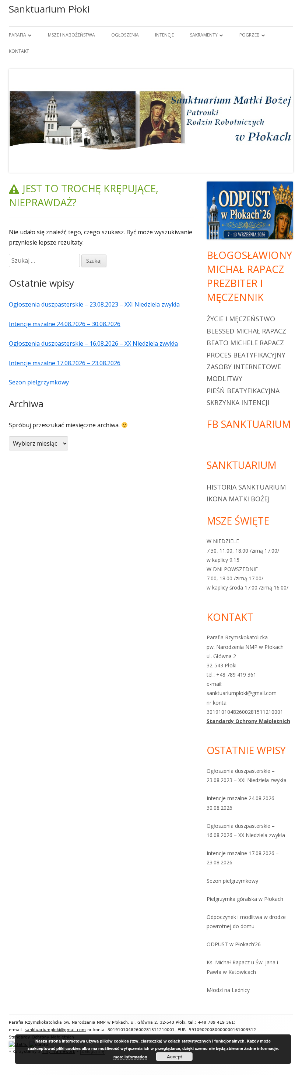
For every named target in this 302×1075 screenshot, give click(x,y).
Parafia (17, 35)
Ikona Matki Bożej (238, 498)
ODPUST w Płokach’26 (234, 944)
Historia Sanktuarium (246, 487)
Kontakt (19, 51)
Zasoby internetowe (244, 366)
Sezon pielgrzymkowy (39, 382)
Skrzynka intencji (238, 402)
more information (130, 1057)
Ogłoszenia (125, 35)
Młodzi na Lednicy (228, 989)
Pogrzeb (249, 35)
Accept (174, 1056)
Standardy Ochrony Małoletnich (248, 721)
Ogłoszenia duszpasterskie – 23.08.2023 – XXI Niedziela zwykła (94, 304)
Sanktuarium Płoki (49, 8)
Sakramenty (204, 35)
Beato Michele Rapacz (245, 342)
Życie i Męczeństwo (241, 318)
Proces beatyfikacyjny (246, 354)
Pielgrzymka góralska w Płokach (245, 898)
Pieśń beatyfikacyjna (243, 390)
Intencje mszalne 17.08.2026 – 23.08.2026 (64, 363)
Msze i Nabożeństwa (71, 35)
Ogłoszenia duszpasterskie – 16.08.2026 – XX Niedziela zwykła (93, 343)
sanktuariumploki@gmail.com (55, 1029)
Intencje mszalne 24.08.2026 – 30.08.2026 (64, 324)
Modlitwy (224, 378)
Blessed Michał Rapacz (246, 330)
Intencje (164, 35)
